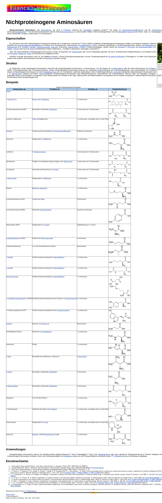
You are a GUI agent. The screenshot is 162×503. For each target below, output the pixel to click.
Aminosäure (18, 89)
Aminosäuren (46, 30)
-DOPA (82, 47)
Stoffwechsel (12, 47)
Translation (87, 30)
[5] (134, 75)
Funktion (53, 89)
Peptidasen (68, 456)
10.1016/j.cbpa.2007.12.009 (138, 481)
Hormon (35, 99)
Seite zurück (10, 494)
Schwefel (117, 72)
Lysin (46, 422)
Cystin (94, 45)
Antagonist (43, 188)
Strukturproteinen (40, 152)
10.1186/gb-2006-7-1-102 (105, 483)
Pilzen (29, 53)
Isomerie (131, 32)
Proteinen (67, 30)
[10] (112, 455)
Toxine (32, 49)
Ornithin (25, 47)
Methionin (47, 139)
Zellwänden (53, 109)
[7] (88, 454)
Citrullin (33, 47)
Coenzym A (45, 324)
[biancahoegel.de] (39, 11)
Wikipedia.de (31, 491)
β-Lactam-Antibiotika (116, 56)
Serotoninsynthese (63, 310)
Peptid (100, 70)
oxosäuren (69, 32)
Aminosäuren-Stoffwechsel (132, 30)
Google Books (98, 468)
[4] (99, 48)
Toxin (34, 119)
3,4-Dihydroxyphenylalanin (16, 298)
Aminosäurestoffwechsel (62, 131)
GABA (9, 49)
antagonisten (21, 32)
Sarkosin (9, 131)
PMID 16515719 (120, 483)
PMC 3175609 (95, 473)
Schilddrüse (45, 99)
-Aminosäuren (117, 68)
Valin (9, 356)
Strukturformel (118, 89)
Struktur (91, 89)
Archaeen (14, 53)
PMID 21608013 (83, 473)
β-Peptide (117, 456)
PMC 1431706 (132, 483)
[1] (107, 29)
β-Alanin (152, 68)
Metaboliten (149, 45)
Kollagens (53, 409)
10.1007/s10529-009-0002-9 (140, 479)
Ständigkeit (122, 32)
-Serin (16, 49)
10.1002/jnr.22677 (70, 473)
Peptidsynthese (104, 454)
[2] (27, 31)
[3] (81, 43)
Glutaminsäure (13, 386)
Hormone (121, 47)
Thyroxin (131, 47)
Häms (43, 199)
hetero (62, 32)
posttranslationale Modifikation (29, 45)
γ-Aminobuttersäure (13, 238)
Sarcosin (54, 47)
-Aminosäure (82, 356)
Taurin (8, 91)
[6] (70, 454)
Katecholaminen (71, 298)
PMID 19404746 (156, 479)
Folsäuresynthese (45, 210)
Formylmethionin (84, 45)
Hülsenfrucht (68, 161)
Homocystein (73, 47)
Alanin (10, 372)
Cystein (56, 169)
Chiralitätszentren (49, 72)
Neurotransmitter (145, 47)
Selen (41, 74)
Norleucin (49, 58)
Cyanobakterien (46, 332)
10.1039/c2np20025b (152, 478)
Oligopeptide (77, 52)
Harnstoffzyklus (59, 257)
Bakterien (22, 53)
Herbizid (35, 434)
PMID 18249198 (155, 481)
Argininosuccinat (43, 47)
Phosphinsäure (49, 434)
